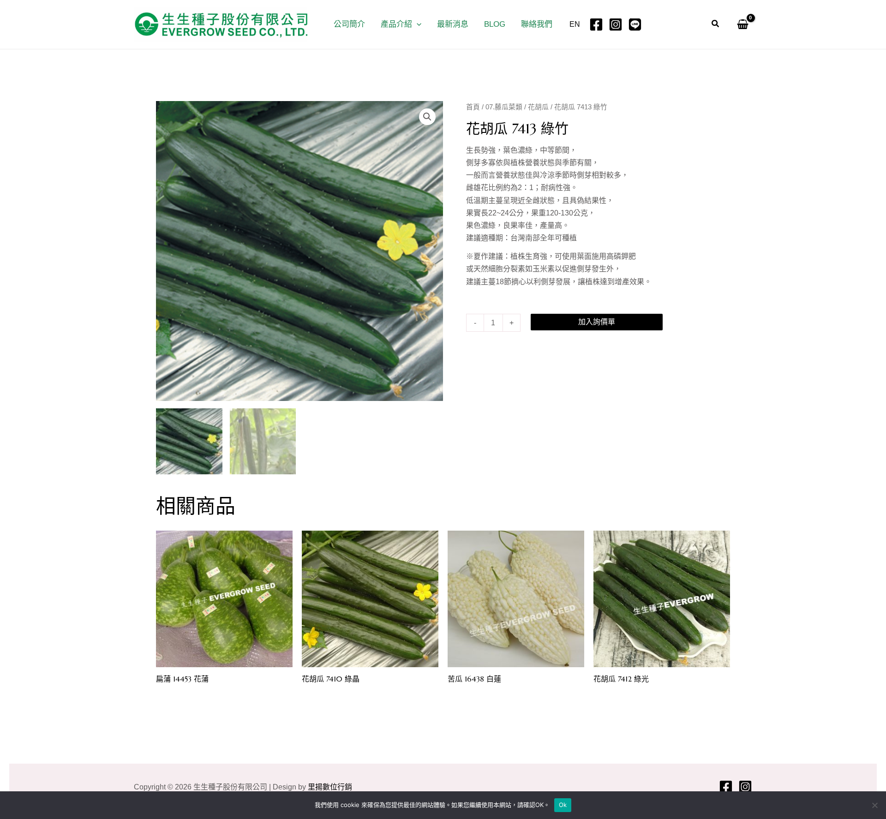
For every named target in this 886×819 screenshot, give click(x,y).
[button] (416, 24)
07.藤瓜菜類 (503, 107)
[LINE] (635, 24)
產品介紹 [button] (396, 24)
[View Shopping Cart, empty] (740, 24)
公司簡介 (349, 24)
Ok (563, 804)
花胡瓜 (538, 107)
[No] (874, 805)
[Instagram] (616, 24)
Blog (494, 24)
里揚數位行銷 (330, 787)
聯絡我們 (536, 24)
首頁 (473, 107)
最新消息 (452, 24)
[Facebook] (596, 24)
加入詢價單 (596, 322)
